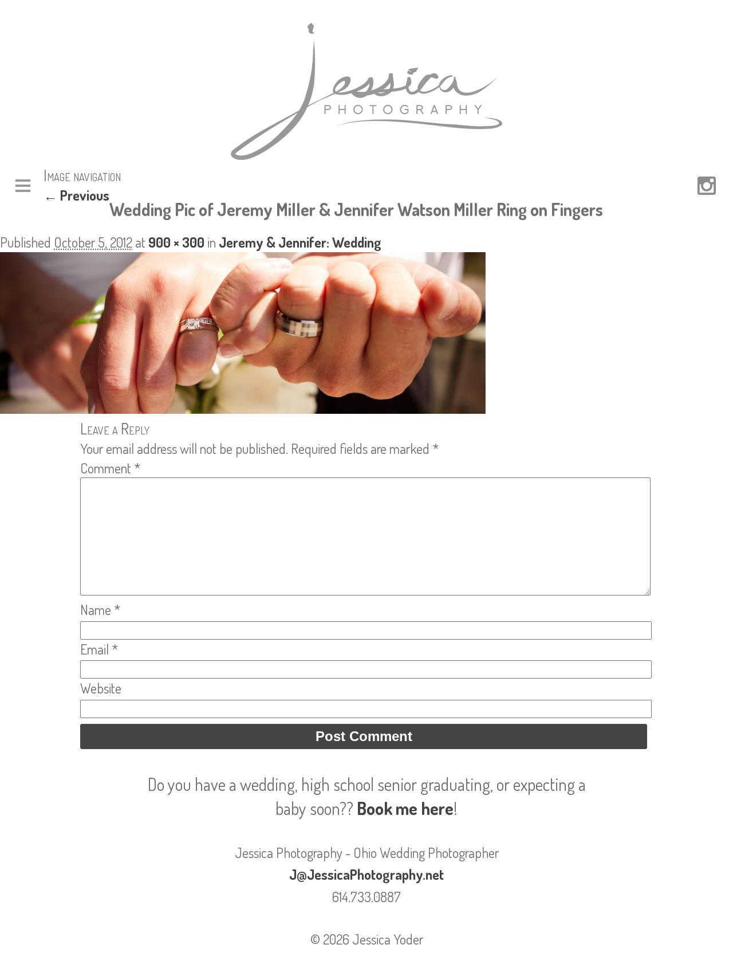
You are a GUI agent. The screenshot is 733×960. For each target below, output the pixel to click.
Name (100, 609)
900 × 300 (176, 242)
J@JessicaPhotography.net (366, 874)
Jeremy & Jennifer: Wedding (300, 242)
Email (99, 649)
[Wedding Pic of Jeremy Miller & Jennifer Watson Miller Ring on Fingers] (243, 408)
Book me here (405, 808)
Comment (110, 468)
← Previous (76, 195)
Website (100, 688)
